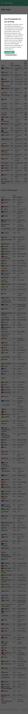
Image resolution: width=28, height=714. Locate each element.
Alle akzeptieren (9, 52)
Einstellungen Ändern (11, 55)
